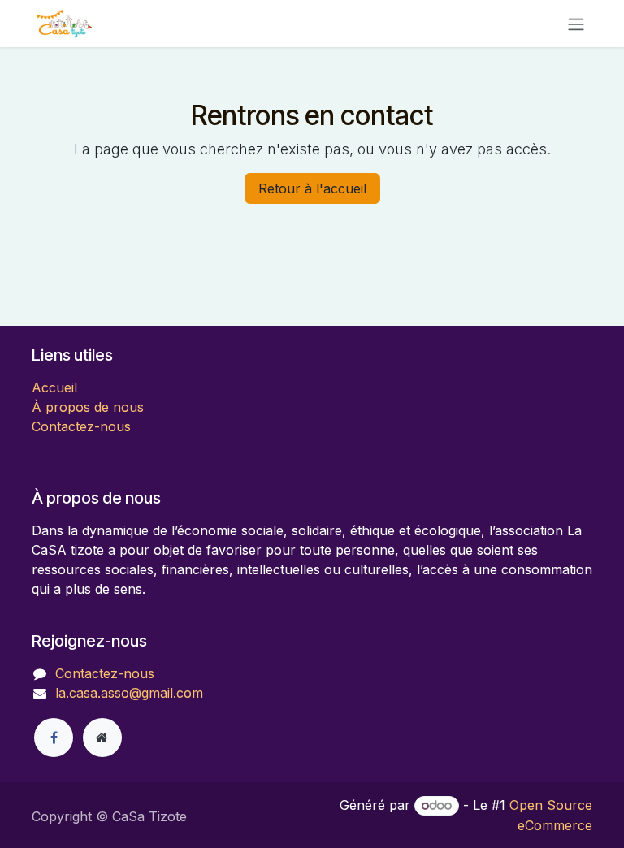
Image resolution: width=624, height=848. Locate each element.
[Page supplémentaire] (102, 737)
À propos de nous (88, 407)
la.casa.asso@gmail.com (129, 693)
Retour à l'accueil (312, 188)
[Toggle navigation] (576, 23)
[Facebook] (53, 737)
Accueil (54, 387)
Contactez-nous (81, 426)
